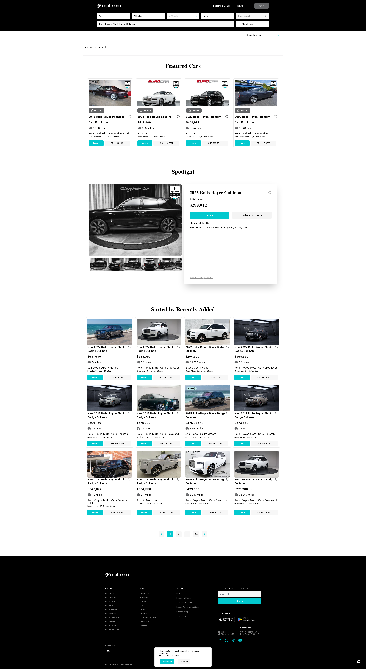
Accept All (167, 662)
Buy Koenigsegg (112, 609)
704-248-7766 (215, 512)
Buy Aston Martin (112, 629)
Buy (141, 605)
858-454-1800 (117, 377)
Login (178, 593)
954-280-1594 (117, 143)
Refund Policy (146, 621)
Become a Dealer (221, 6)
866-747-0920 (166, 377)
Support (221, 627)
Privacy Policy (182, 612)
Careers (143, 625)
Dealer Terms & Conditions (187, 607)
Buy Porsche (110, 625)
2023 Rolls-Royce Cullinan (215, 192)
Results (103, 47)
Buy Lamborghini (112, 597)
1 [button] (170, 534)
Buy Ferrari (110, 593)
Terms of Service (183, 616)
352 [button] (196, 534)
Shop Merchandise (148, 617)
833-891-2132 (215, 377)
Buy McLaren (110, 621)
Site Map (143, 601)
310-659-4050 (117, 512)
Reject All (184, 662)
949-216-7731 (166, 143)
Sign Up (239, 601)
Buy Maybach (110, 613)
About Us (144, 597)
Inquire (96, 143)
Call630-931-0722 (252, 215)
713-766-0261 (117, 443)
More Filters (247, 24)
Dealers (143, 613)
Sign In (261, 6)
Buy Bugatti (110, 601)
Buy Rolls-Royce (112, 617)
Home (88, 47)
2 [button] (178, 534)
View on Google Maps (201, 277)
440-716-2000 (166, 443)
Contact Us (144, 593)
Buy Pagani (110, 605)
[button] (161, 534)
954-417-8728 (263, 143)
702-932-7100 (166, 512)
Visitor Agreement (184, 603)
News (240, 6)
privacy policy (173, 656)
